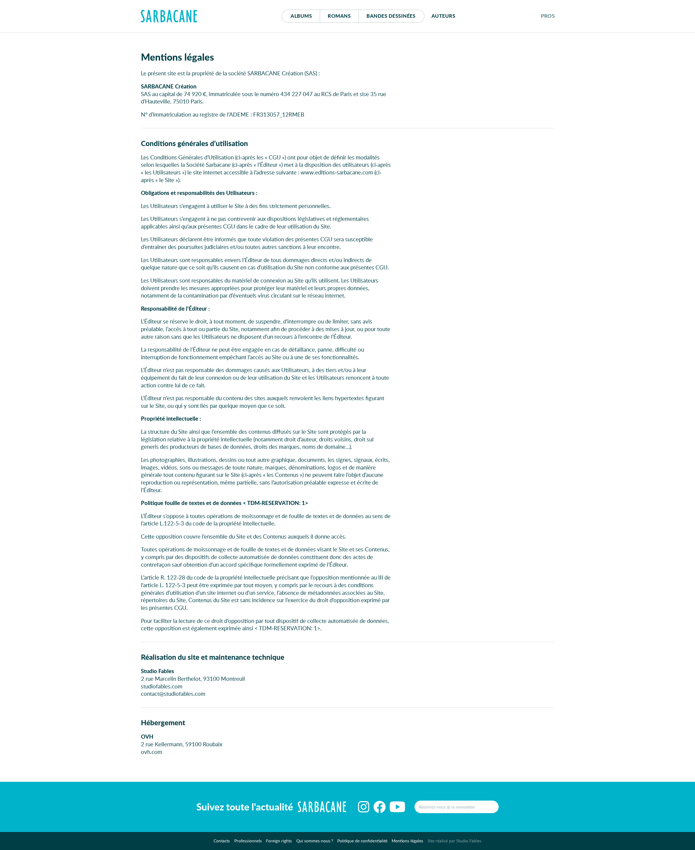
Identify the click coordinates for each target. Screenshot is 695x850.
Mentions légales (407, 841)
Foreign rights (279, 841)
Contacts (222, 841)
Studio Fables (157, 671)
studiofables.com (161, 686)
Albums (301, 15)
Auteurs (443, 15)
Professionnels (248, 841)
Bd (390, 15)
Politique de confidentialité (362, 841)
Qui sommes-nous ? (314, 841)
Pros (548, 16)
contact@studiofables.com (173, 693)
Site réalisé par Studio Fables (454, 841)
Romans (339, 15)
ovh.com (151, 752)
